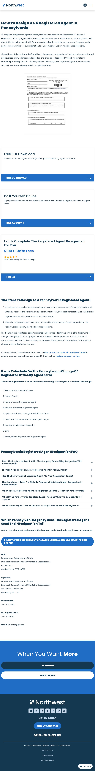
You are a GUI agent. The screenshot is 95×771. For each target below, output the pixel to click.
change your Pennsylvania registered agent (65, 352)
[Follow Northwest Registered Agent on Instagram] (53, 711)
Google (32, 260)
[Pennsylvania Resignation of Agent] (47, 104)
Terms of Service (47, 760)
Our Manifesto (47, 750)
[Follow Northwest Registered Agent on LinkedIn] (42, 711)
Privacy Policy (47, 755)
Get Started (47, 675)
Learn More (47, 665)
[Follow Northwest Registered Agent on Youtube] (30, 711)
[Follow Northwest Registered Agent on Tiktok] (58, 711)
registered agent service (67, 356)
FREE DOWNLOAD (16, 177)
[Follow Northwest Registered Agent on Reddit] (64, 711)
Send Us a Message (47, 725)
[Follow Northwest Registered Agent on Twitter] (36, 711)
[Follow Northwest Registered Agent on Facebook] (47, 711)
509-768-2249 (47, 735)
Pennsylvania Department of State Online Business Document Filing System (45, 541)
